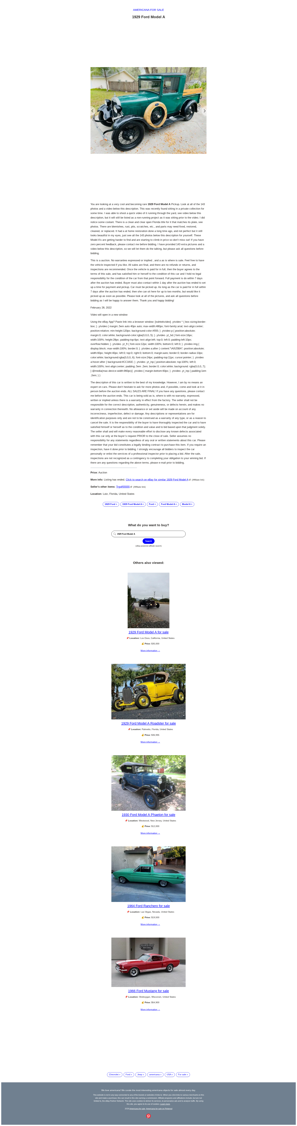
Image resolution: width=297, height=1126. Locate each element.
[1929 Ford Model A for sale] (148, 627)
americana (154, 1074)
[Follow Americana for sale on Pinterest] (148, 1117)
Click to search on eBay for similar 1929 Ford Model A (157, 479)
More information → (150, 650)
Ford (151, 504)
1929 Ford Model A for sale (149, 632)
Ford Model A (168, 504)
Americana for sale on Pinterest (159, 1109)
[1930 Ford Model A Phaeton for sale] (148, 810)
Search (148, 541)
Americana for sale (148, 9)
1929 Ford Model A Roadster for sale (148, 723)
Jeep (139, 1074)
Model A (186, 504)
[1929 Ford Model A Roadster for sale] (148, 718)
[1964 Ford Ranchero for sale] (148, 901)
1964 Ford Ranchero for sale (148, 906)
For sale (182, 1074)
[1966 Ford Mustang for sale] (148, 986)
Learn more (165, 1104)
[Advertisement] (148, 43)
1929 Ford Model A (132, 504)
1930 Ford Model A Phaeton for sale (148, 815)
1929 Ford (110, 504)
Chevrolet (113, 1074)
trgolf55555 (123, 486)
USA (169, 1074)
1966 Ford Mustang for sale (148, 991)
